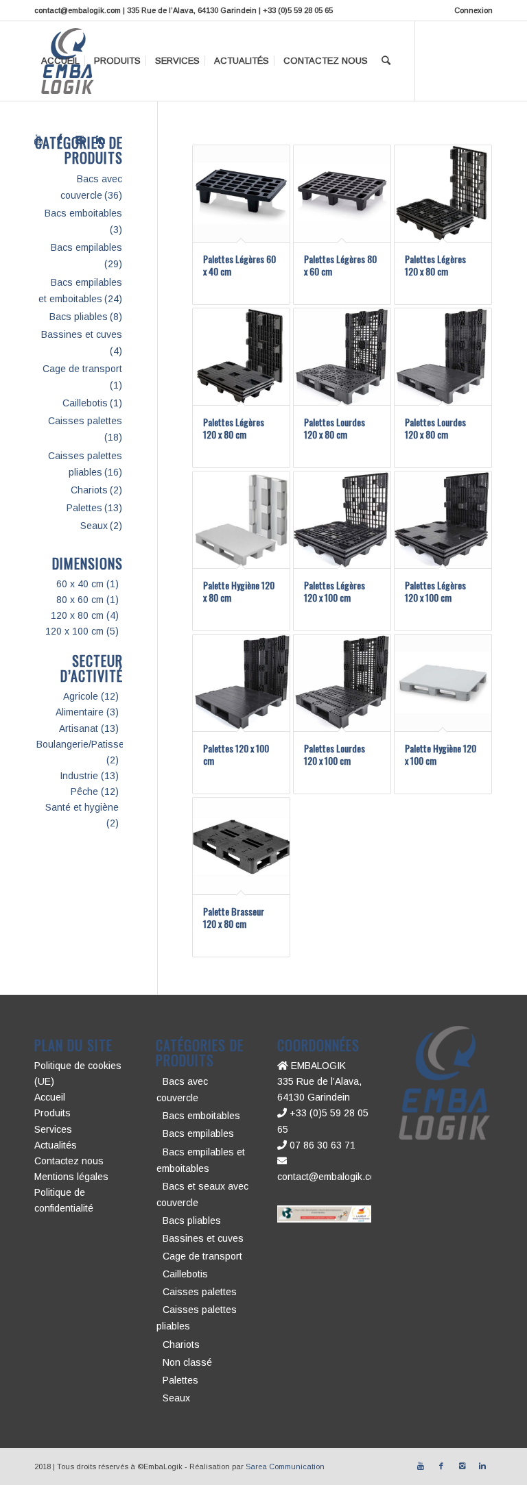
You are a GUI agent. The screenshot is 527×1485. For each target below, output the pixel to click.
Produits (52, 1112)
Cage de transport (82, 368)
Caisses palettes (85, 420)
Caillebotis (85, 402)
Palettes (84, 507)
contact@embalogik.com (330, 1176)
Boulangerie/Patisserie (85, 744)
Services (53, 1129)
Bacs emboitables (83, 213)
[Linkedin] (100, 140)
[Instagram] (79, 140)
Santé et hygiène (82, 807)
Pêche (84, 791)
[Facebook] (59, 140)
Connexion (473, 10)
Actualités (55, 1145)
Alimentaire (80, 712)
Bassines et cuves (81, 334)
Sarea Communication (285, 1466)
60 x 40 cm (80, 583)
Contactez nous (69, 1160)
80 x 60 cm (80, 599)
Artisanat (78, 728)
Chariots (89, 489)
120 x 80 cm (77, 615)
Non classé (187, 1362)
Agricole (80, 696)
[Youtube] (38, 140)
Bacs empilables (86, 247)
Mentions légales (71, 1176)
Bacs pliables (78, 316)
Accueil (49, 1097)
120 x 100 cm (74, 631)
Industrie (79, 775)
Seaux (94, 525)
